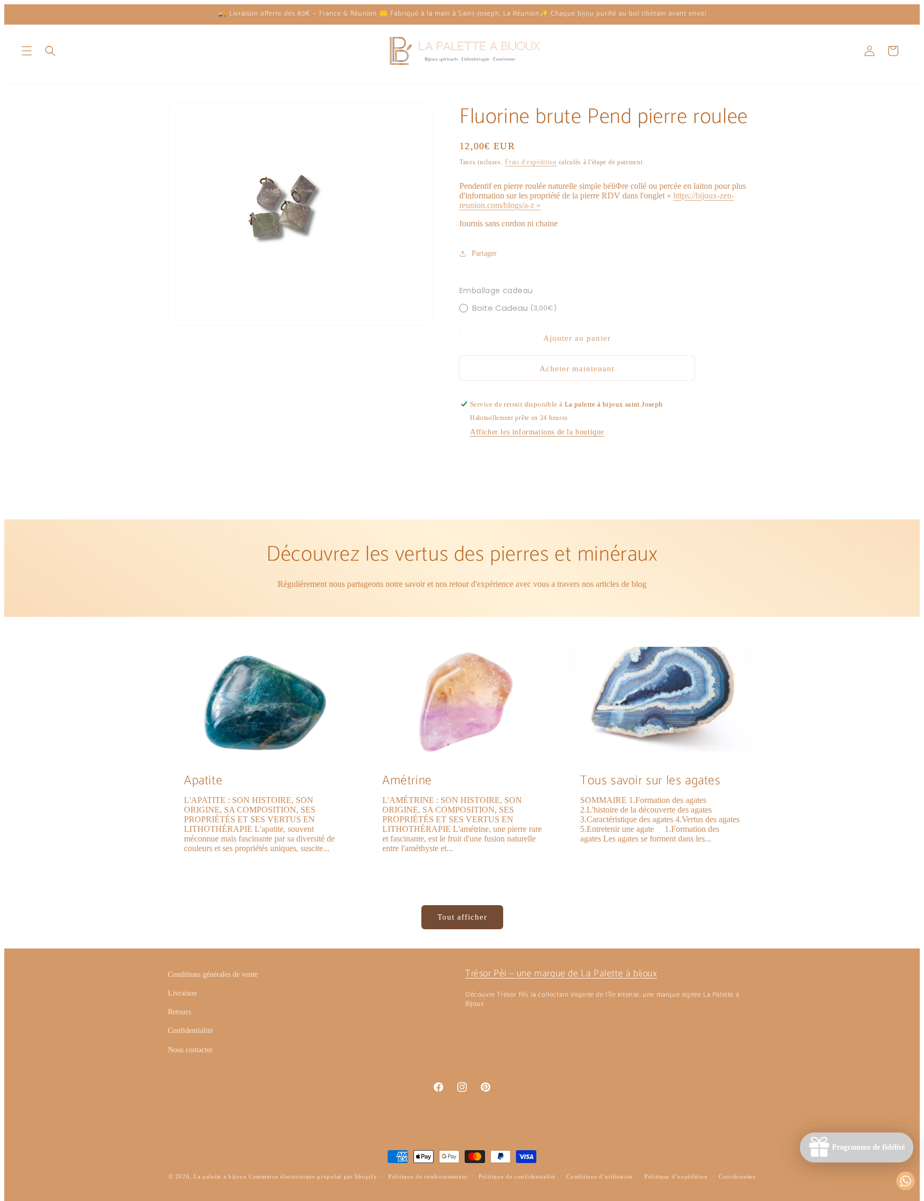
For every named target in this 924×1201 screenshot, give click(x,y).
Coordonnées (737, 1176)
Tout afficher (462, 917)
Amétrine (407, 780)
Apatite (203, 780)
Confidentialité (190, 1031)
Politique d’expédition (675, 1176)
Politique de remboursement (427, 1176)
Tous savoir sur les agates (650, 780)
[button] (26, 51)
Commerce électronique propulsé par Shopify (313, 1176)
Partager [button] (484, 253)
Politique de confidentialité (517, 1176)
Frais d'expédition (531, 162)
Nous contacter (190, 1050)
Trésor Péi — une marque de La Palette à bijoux (561, 974)
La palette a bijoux (220, 1176)
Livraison (182, 993)
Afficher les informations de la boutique (537, 432)
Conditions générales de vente (213, 974)
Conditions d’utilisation (599, 1176)
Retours (179, 1012)
